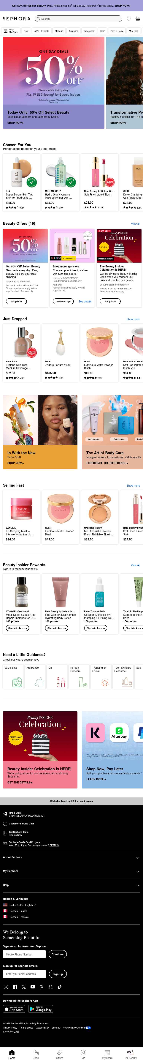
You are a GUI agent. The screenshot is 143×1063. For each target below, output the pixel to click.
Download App (63, 301)
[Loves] (128, 18)
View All (135, 565)
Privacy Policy (10, 1027)
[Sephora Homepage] (16, 18)
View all (135, 223)
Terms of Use (26, 1027)
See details (85, 301)
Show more (133, 319)
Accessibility (42, 1027)
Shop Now (16, 301)
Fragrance (32, 667)
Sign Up (58, 974)
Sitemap (56, 1027)
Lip (50, 667)
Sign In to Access (17, 628)
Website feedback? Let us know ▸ (71, 801)
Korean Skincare (75, 669)
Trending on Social (99, 669)
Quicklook (12, 172)
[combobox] (78, 18)
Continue (57, 954)
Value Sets (10, 667)
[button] (21, 604)
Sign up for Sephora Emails (20, 966)
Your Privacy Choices (74, 1027)
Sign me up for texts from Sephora (25, 946)
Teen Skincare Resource (122, 669)
